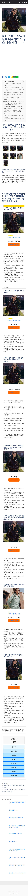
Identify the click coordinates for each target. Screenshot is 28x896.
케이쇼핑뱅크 (6, 2)
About (13, 891)
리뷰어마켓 (14, 775)
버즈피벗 (13, 759)
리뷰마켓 (13, 771)
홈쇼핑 (5, 783)
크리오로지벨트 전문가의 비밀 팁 (17, 857)
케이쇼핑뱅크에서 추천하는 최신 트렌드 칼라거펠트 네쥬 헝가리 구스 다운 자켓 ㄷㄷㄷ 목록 (14, 94)
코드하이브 (14, 751)
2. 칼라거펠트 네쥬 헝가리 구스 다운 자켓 (14, 101)
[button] (19, 2)
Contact (18, 891)
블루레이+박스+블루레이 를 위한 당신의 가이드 (17, 826)
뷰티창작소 (14, 763)
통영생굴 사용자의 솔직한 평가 (17, 865)
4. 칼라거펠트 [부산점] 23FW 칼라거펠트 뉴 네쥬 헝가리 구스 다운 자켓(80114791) (14, 107)
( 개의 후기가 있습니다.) (14, 237)
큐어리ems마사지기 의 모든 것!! (17, 873)
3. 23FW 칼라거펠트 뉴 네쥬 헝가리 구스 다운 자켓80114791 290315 (13, 104)
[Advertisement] (14, 60)
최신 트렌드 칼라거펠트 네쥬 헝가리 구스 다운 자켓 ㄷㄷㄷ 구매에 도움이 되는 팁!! (15, 89)
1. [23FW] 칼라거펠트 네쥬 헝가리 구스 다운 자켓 (14, 98)
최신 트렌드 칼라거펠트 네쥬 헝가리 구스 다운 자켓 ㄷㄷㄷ (14, 84)
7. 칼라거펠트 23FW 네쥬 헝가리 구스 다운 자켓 (14, 119)
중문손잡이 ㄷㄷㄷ (14, 810)
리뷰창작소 (14, 767)
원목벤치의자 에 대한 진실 (16, 818)
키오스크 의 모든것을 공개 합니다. (17, 802)
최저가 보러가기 (14, 244)
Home (9, 891)
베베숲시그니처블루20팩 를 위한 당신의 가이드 (17, 850)
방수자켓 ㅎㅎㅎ (13, 841)
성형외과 (13, 755)
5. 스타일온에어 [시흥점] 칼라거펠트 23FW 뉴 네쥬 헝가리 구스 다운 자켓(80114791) (12, 111)
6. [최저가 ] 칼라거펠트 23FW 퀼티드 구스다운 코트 (14, 116)
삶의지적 (13, 747)
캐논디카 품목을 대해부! (15, 833)
